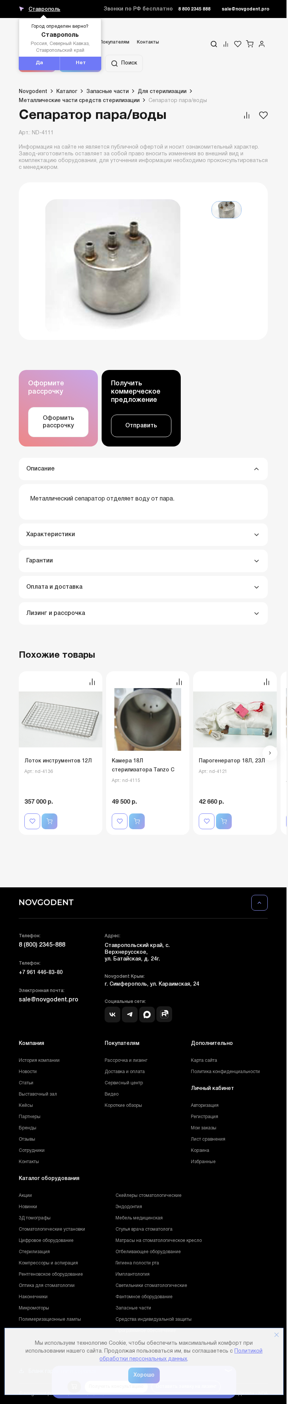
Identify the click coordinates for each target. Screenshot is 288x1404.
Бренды (27, 1128)
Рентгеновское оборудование (51, 1274)
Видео (111, 1094)
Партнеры (29, 1117)
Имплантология (133, 1274)
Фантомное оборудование (144, 1297)
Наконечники (33, 1297)
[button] (270, 753)
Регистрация (204, 1117)
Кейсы (26, 1105)
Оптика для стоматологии (47, 1286)
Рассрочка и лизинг (126, 1060)
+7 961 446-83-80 (41, 972)
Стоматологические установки (52, 1229)
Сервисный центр (124, 1083)
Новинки (28, 1207)
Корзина (200, 1150)
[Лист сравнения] (226, 44)
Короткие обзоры (123, 1105)
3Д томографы (35, 1218)
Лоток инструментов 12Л (58, 761)
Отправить (141, 425)
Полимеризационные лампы (50, 1319)
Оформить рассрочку (58, 422)
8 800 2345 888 (194, 9)
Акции (25, 1196)
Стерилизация (34, 1252)
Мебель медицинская (139, 1218)
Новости (28, 1072)
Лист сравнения (208, 1139)
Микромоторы (34, 1308)
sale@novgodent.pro (245, 9)
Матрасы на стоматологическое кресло (159, 1241)
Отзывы (27, 1139)
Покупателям (114, 42)
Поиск (129, 63)
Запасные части (133, 1308)
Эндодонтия (129, 1207)
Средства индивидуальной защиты (154, 1319)
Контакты (148, 42)
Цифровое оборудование (46, 1241)
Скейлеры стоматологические (149, 1196)
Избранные (203, 1162)
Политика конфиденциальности (225, 1072)
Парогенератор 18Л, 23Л (232, 761)
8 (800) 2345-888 (42, 945)
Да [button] (39, 63)
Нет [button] (81, 63)
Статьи (26, 1083)
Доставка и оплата (125, 1072)
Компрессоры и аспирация (48, 1263)
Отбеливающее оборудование (148, 1252)
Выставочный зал (38, 1094)
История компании (39, 1060)
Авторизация (205, 1105)
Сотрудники (32, 1150)
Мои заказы (203, 1128)
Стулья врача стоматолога (144, 1229)
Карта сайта (204, 1060)
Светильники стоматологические (151, 1286)
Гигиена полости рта (137, 1263)
